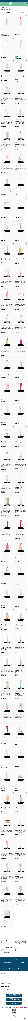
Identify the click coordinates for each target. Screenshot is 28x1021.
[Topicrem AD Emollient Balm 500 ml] (7, 44)
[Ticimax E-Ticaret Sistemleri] (14, 1016)
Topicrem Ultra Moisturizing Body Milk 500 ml (20, 30)
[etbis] (14, 1011)
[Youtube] (18, 968)
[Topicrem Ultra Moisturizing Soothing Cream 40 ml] (21, 44)
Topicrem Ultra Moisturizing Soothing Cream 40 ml (20, 53)
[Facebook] (9, 968)
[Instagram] (15, 968)
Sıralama (8, 12)
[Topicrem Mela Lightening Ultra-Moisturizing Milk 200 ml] (7, 21)
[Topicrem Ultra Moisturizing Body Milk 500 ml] (21, 21)
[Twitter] (12, 968)
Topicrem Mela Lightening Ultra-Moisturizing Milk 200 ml (6, 31)
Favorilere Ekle (13, 15)
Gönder (22, 962)
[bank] (14, 1007)
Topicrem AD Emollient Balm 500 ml (6, 53)
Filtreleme (22, 12)
